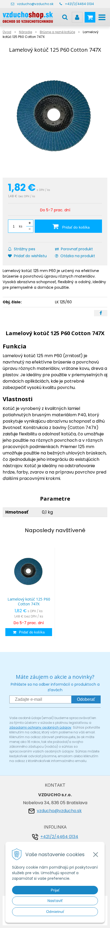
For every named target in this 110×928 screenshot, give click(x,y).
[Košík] (90, 17)
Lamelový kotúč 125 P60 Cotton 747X (28, 601)
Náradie (25, 32)
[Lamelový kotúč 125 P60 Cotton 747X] (55, 116)
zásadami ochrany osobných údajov (40, 727)
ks (20, 226)
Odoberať (86, 699)
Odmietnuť (55, 911)
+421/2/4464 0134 (79, 4)
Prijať (55, 890)
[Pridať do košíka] (28, 632)
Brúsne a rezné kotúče (57, 32)
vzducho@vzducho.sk (35, 4)
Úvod (7, 32)
